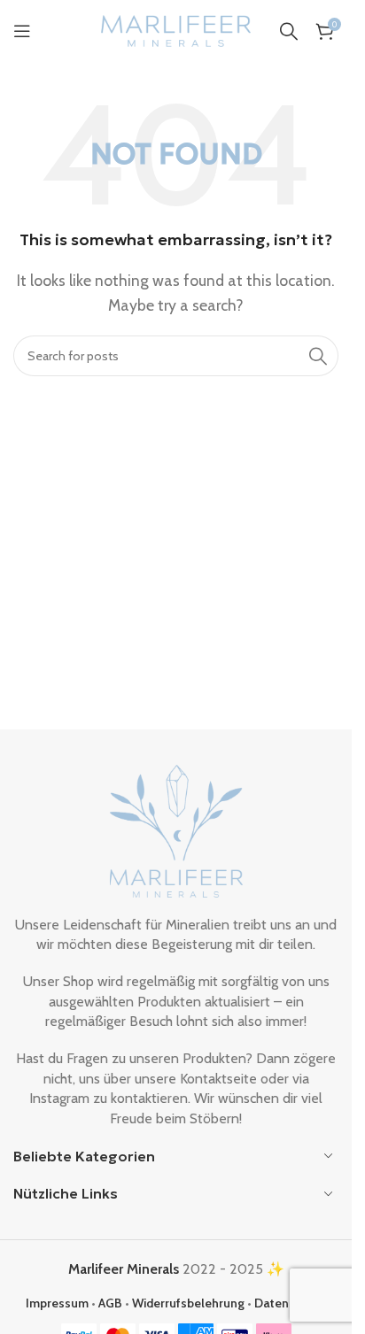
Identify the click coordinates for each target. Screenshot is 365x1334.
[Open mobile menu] (22, 31)
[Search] (289, 31)
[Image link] (176, 829)
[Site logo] (176, 29)
